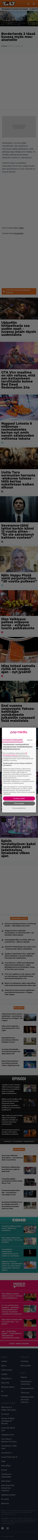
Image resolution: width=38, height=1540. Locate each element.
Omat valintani (19, 803)
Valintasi (30, 740)
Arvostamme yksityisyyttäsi (12, 740)
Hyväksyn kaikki (19, 798)
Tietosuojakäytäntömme (19, 808)
